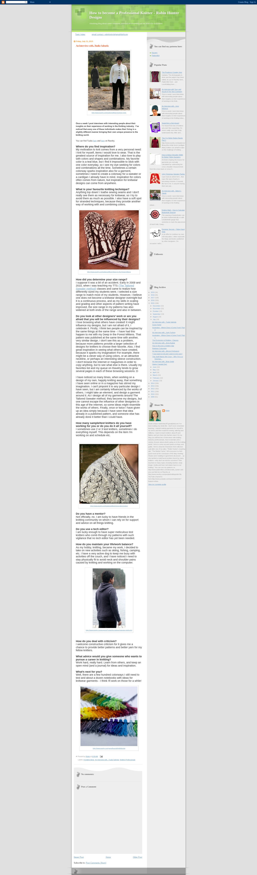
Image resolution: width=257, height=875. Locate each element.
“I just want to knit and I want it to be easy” (167, 354)
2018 (153, 295)
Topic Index (80, 34)
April (154, 372)
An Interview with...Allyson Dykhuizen (165, 351)
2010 (153, 394)
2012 (153, 389)
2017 (153, 298)
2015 (153, 303)
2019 (153, 292)
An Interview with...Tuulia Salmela (107, 760)
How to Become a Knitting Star (163, 346)
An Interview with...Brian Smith (163, 361)
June (155, 367)
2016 (153, 300)
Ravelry (155, 53)
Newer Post (79, 857)
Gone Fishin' (156, 325)
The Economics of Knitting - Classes (165, 340)
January (156, 381)
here (95, 141)
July (154, 319)
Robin (167, 410)
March (155, 375)
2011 (153, 391)
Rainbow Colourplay (159, 348)
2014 (153, 383)
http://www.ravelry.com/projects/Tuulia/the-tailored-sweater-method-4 (109, 630)
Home (108, 857)
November (157, 308)
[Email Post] (101, 756)
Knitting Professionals (127, 760)
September (157, 314)
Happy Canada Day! (159, 364)
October (156, 311)
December (157, 306)
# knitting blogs (89, 760)
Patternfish (156, 55)
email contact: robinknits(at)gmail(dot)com (110, 34)
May (154, 370)
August (155, 317)
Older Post (137, 857)
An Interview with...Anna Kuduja (163, 343)
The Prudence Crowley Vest (172, 72)
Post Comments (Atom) (96, 863)
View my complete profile (157, 484)
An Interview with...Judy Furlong (163, 332)
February (156, 378)
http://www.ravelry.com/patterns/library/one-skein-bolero (109, 506)
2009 (153, 397)
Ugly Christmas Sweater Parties (173, 174)
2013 (153, 386)
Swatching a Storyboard (170, 123)
